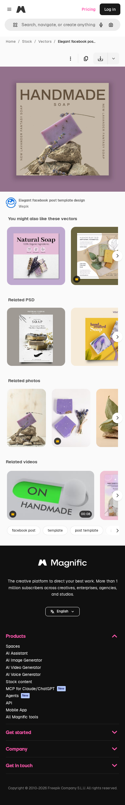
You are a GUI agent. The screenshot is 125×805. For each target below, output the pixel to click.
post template (86, 530)
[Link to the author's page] (11, 203)
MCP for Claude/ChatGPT (35, 688)
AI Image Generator (24, 660)
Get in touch (19, 765)
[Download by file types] (113, 58)
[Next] (117, 256)
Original (37, 78)
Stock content (19, 681)
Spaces (13, 646)
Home (11, 41)
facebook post (23, 530)
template (55, 530)
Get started (18, 732)
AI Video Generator (23, 667)
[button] (62, 611)
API (9, 703)
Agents (17, 695)
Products (16, 636)
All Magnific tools (22, 716)
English (62, 611)
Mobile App (16, 710)
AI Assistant (17, 653)
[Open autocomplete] (13, 25)
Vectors (44, 41)
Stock (27, 41)
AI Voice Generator (23, 674)
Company (16, 749)
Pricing (89, 9)
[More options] (70, 58)
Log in (110, 9)
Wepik (24, 206)
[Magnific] (62, 564)
